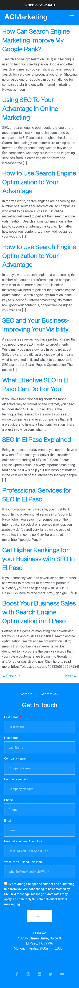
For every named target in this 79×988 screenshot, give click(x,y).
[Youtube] (62, 974)
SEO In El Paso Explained (36, 439)
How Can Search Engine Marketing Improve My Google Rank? (36, 40)
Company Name (15, 758)
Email (8, 820)
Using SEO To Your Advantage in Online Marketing (30, 108)
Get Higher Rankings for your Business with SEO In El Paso (38, 558)
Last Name (11, 738)
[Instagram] (28, 974)
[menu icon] (72, 16)
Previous (11, 676)
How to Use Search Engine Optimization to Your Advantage (39, 181)
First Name (11, 717)
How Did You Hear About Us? (23, 841)
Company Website (16, 779)
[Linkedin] (39, 974)
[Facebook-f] (17, 974)
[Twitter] (51, 974)
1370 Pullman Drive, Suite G (39, 938)
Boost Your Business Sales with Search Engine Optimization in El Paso (39, 611)
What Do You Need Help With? (24, 862)
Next (71, 676)
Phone (8, 800)
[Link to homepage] (34, 17)
